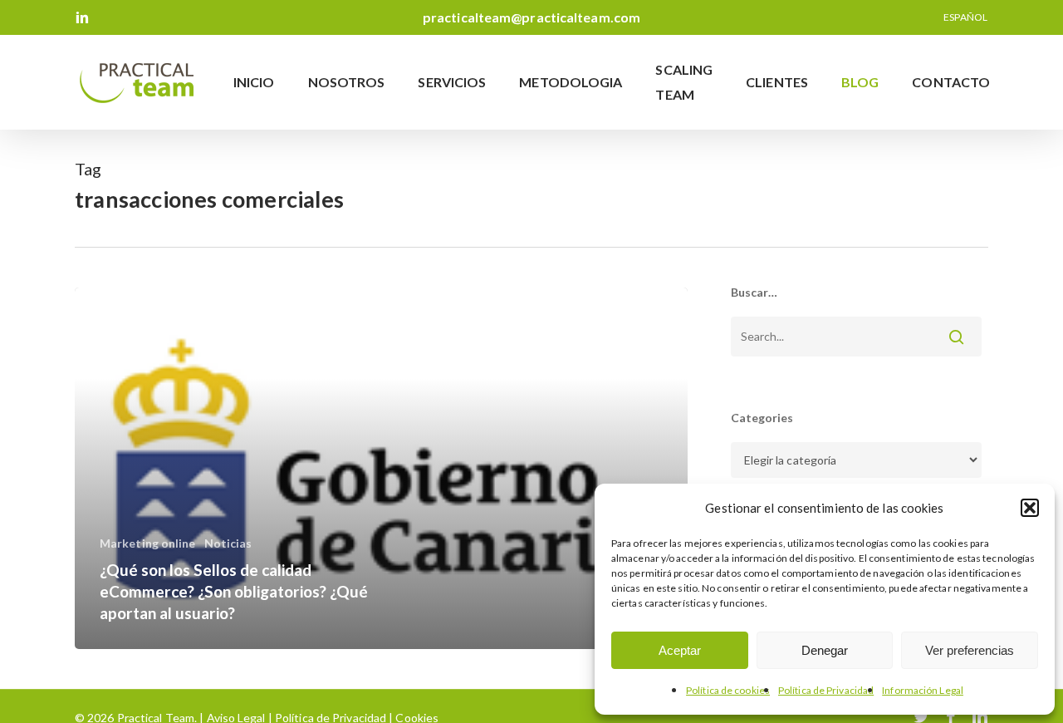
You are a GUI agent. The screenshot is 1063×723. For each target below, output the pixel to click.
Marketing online (148, 543)
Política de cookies (728, 690)
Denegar (824, 650)
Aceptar (680, 650)
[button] (1029, 507)
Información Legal (922, 690)
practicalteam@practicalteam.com (531, 17)
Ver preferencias (969, 650)
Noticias (228, 543)
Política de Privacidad (826, 690)
